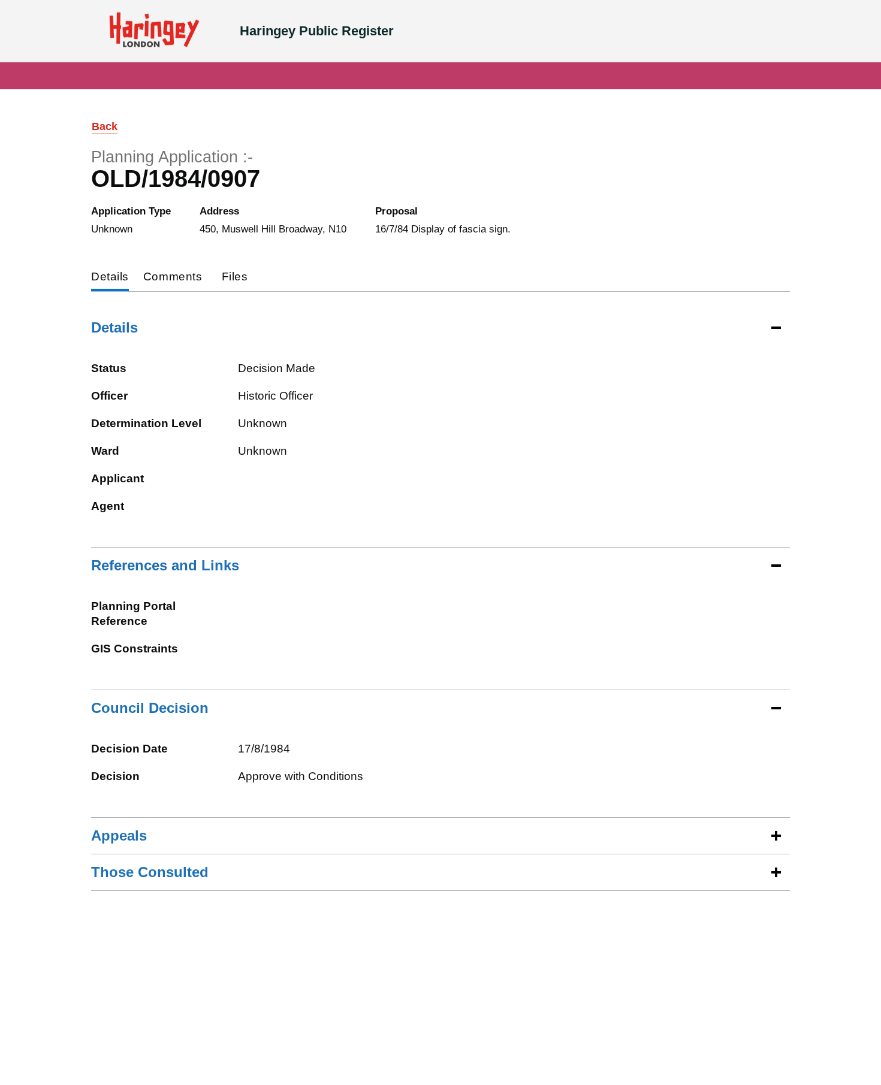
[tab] (110, 277)
